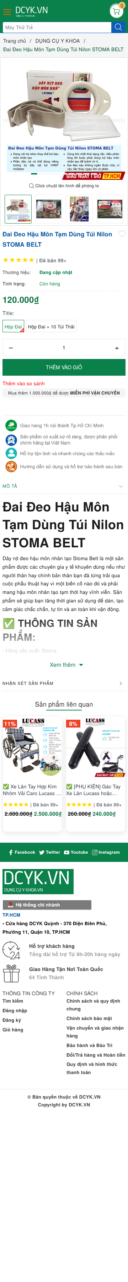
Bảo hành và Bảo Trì (89, 1045)
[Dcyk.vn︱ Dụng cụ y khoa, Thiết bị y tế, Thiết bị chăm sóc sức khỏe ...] (32, 12)
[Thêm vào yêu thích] (122, 233)
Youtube (78, 852)
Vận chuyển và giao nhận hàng (95, 1031)
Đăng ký (11, 1020)
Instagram (108, 852)
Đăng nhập (14, 1010)
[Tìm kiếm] (118, 27)
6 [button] (71, 174)
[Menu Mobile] (7, 11)
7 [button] (79, 174)
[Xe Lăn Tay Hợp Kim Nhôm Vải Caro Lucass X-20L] (32, 747)
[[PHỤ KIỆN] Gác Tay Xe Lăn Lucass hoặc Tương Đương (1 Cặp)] (95, 747)
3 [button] (49, 174)
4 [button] (56, 174)
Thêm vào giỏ (64, 367)
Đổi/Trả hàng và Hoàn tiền (96, 1054)
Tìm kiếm (12, 1000)
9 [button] (94, 174)
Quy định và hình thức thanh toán (91, 1068)
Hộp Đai (13, 326)
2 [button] (41, 174)
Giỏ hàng (12, 1029)
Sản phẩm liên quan (64, 704)
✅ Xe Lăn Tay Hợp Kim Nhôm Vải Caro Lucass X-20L (32, 789)
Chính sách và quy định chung (93, 1004)
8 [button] (86, 174)
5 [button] (64, 174)
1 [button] (34, 174)
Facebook (24, 852)
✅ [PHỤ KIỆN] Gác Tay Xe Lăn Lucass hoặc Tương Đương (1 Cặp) (93, 789)
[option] (64, 119)
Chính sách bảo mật (89, 1018)
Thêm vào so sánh (23, 383)
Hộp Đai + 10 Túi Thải (51, 326)
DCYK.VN (79, 1104)
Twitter (52, 852)
